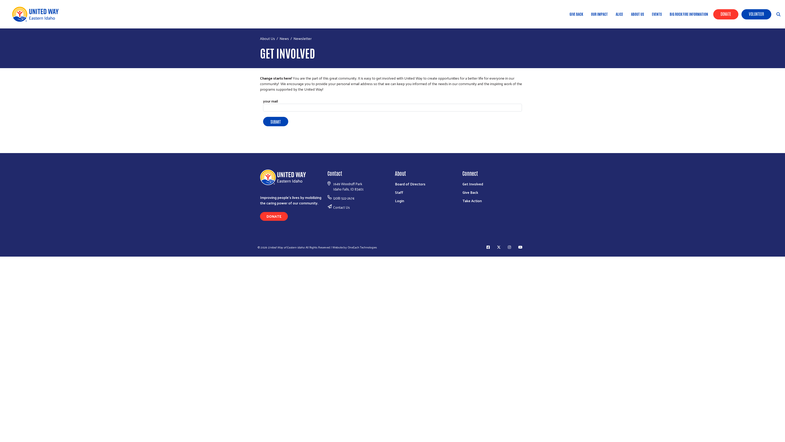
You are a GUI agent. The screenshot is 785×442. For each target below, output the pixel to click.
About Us (637, 13)
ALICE (619, 13)
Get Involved (472, 184)
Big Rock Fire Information (689, 13)
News (284, 38)
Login (399, 200)
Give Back (576, 13)
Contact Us (341, 207)
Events (657, 13)
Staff (399, 192)
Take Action (472, 200)
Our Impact (599, 13)
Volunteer (756, 13)
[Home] (36, 14)
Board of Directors (410, 184)
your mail (270, 101)
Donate (726, 13)
